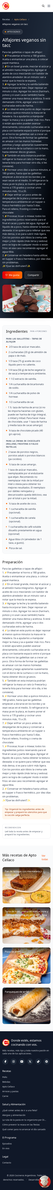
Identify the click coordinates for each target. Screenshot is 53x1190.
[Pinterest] (46, 1062)
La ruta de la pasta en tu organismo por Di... (24, 1119)
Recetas (6, 19)
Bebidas (6, 1081)
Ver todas (45, 857)
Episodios (7, 1143)
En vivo (5, 1148)
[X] (30, 1062)
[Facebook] (5, 1062)
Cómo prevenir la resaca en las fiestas (21, 1124)
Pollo (4, 1077)
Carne (5, 1096)
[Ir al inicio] (5, 6)
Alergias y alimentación (13, 1115)
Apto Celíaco (8, 1086)
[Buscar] (43, 5)
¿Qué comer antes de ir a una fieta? (19, 1110)
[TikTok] (38, 1062)
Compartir (33, 275)
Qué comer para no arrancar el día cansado (23, 1129)
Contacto (6, 1162)
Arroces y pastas (10, 1091)
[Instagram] (13, 1062)
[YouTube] (22, 1062)
